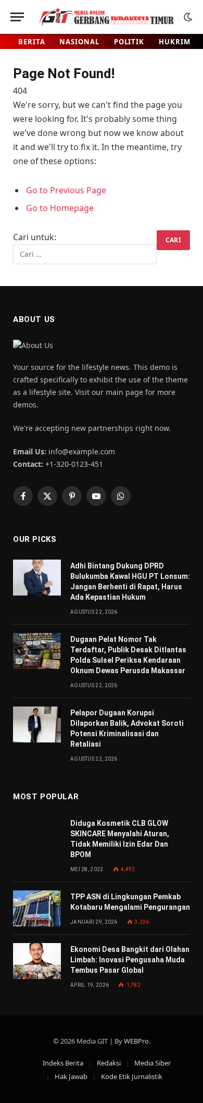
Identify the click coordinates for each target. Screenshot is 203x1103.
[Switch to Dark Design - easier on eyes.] (187, 17)
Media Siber (152, 1063)
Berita (31, 41)
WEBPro (136, 1041)
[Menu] (17, 17)
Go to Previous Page (66, 190)
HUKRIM (174, 41)
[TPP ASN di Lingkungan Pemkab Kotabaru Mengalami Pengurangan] (37, 908)
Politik (129, 41)
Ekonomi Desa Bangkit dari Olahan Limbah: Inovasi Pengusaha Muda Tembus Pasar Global (129, 959)
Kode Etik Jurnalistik (131, 1076)
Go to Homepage (60, 208)
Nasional (79, 41)
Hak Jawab (71, 1076)
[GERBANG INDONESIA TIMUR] (106, 17)
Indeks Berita (63, 1063)
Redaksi (109, 1063)
